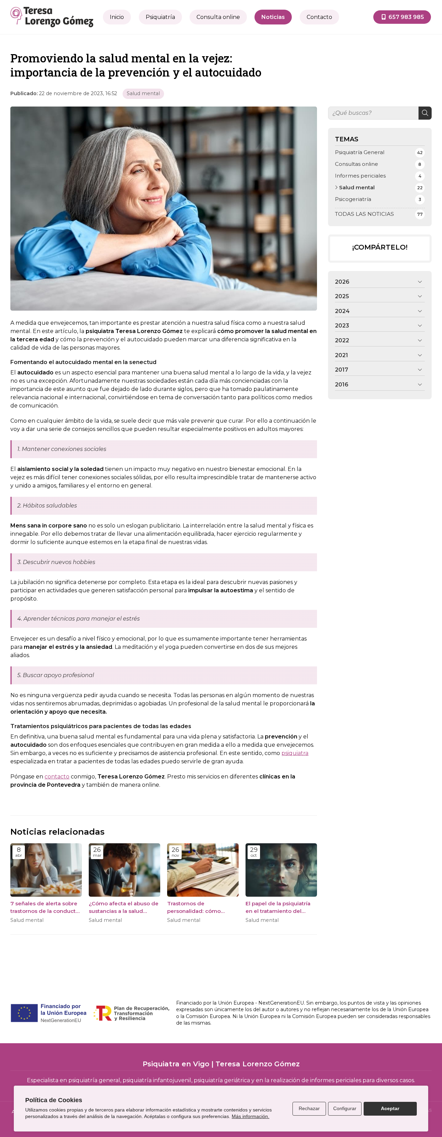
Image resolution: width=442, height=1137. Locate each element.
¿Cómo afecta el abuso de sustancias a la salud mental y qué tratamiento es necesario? (123, 907)
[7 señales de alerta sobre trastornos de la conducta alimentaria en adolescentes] (46, 870)
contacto (57, 776)
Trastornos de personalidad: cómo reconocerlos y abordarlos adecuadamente (202, 907)
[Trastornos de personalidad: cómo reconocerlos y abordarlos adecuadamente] (203, 870)
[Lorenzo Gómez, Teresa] (51, 17)
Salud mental (143, 93)
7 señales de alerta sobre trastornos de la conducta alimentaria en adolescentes (44, 907)
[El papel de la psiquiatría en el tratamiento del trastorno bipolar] (281, 870)
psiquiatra (294, 753)
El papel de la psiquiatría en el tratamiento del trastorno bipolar (278, 907)
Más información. (250, 1116)
